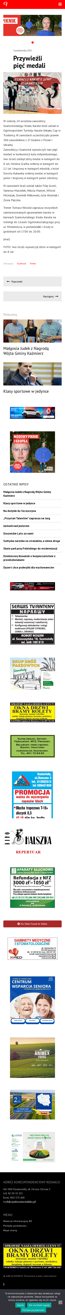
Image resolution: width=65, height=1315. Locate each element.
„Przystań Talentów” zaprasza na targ (26, 518)
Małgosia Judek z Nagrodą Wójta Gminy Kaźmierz (27, 494)
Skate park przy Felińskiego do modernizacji (30, 548)
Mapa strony (10, 1237)
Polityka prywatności (15, 1232)
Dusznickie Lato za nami (18, 533)
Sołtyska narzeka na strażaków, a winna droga (31, 541)
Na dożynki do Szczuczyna (19, 511)
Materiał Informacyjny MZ (17, 1228)
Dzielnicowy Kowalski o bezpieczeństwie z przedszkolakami (29, 558)
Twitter (33, 263)
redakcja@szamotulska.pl (19, 1208)
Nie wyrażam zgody (39, 1305)
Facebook (21, 263)
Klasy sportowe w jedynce (19, 503)
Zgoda (20, 1305)
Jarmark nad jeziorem (16, 526)
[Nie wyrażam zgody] (60, 1302)
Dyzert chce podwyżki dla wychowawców (28, 567)
